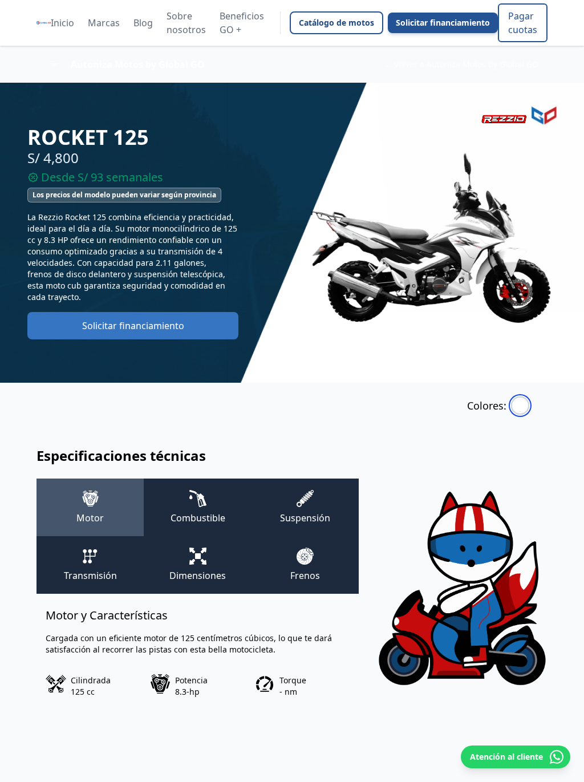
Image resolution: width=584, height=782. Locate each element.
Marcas (104, 23)
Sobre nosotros (186, 23)
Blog (143, 23)
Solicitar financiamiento (443, 22)
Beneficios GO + (242, 23)
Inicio (62, 23)
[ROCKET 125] (520, 405)
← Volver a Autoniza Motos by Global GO (461, 64)
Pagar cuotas (522, 23)
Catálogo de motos (336, 22)
